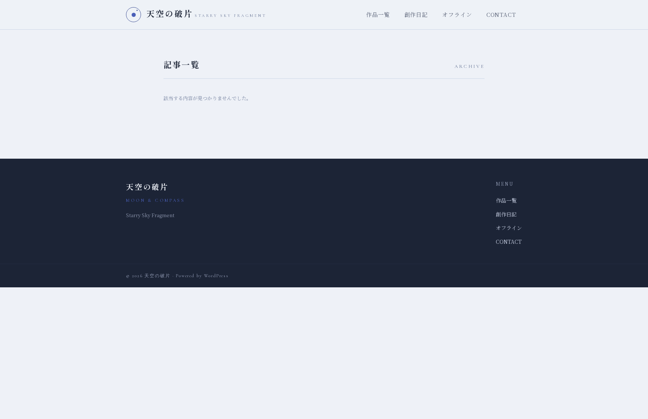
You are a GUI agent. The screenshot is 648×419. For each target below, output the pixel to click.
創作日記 (416, 14)
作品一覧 (378, 14)
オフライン (457, 14)
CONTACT (501, 14)
